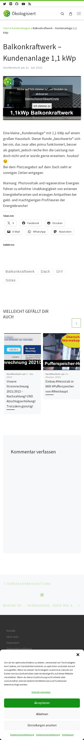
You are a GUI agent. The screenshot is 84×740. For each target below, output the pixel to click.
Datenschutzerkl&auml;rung (42, 98)
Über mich (12, 637)
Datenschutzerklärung (22, 734)
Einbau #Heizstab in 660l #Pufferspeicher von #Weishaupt (59, 386)
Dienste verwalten (41, 692)
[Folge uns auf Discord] (10, 4)
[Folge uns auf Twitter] (4, 4)
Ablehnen (42, 714)
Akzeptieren (42, 703)
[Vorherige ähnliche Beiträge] (66, 323)
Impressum (68, 734)
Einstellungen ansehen (42, 725)
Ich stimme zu (42, 106)
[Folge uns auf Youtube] (23, 4)
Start (6, 28)
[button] (78, 655)
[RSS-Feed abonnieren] (29, 4)
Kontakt (11, 630)
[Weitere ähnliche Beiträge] (76, 323)
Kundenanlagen (21, 28)
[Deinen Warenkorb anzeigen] (70, 13)
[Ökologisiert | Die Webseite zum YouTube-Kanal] (6, 13)
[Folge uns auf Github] (16, 4)
